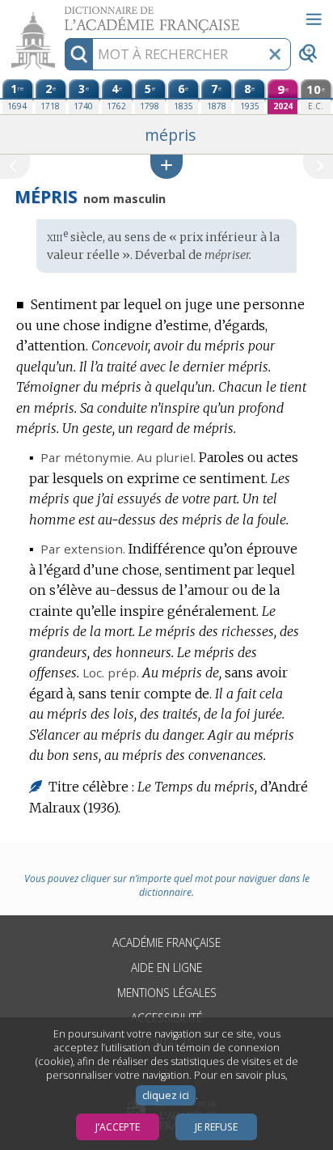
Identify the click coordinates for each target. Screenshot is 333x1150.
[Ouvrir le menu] (313, 19)
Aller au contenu (62, 14)
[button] (166, 166)
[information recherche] (79, 54)
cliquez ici (165, 1095)
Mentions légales (167, 992)
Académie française (166, 942)
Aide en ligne (166, 967)
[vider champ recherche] (275, 54)
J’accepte (117, 1127)
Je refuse (216, 1127)
